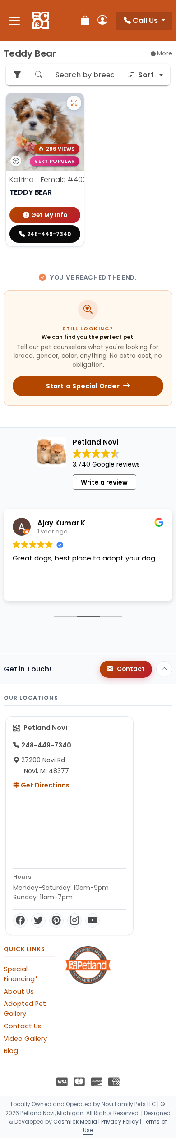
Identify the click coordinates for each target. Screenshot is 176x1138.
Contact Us (23, 1026)
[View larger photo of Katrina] (74, 103)
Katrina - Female (52, 179)
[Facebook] (20, 920)
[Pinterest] (56, 920)
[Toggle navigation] (14, 20)
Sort (146, 75)
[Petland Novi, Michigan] (40, 20)
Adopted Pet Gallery (25, 1008)
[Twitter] (38, 920)
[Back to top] (164, 669)
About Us (19, 991)
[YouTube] (92, 920)
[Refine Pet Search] (17, 74)
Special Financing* (21, 974)
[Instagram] (74, 920)
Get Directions (44, 785)
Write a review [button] (104, 482)
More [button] (164, 53)
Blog (11, 1050)
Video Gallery (25, 1038)
